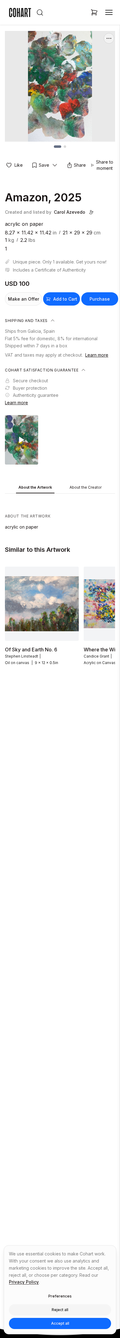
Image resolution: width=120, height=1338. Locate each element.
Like (18, 165)
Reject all (60, 1309)
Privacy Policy (24, 1281)
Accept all (60, 1323)
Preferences (60, 1296)
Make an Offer (23, 299)
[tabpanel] (60, 513)
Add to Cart (65, 299)
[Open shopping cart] (94, 12)
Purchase (100, 299)
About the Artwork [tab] (35, 487)
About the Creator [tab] (86, 487)
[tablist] (60, 488)
